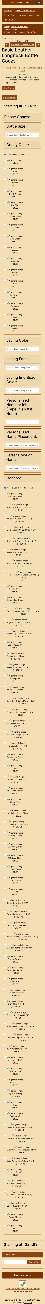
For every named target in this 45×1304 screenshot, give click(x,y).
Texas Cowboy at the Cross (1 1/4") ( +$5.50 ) (22, 938)
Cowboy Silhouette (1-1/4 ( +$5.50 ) (18, 926)
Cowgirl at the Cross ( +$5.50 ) (16, 971)
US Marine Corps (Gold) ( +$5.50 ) (17, 825)
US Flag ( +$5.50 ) (14, 893)
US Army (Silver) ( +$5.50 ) (15, 848)
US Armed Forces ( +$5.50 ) (15, 792)
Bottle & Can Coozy (19, 27)
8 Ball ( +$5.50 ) (14, 1229)
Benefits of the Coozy (25, 10)
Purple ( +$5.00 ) (14, 273)
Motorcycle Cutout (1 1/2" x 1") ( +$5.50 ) (20, 1027)
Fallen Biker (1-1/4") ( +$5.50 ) (15, 1005)
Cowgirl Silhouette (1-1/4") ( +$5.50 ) (18, 915)
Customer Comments (29, 15)
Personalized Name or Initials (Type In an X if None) (19, 407)
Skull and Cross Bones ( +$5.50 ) (16, 994)
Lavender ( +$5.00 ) (14, 228)
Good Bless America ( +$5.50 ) (16, 780)
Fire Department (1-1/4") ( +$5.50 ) (17, 747)
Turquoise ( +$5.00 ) (14, 307)
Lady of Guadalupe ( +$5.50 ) (15, 1095)
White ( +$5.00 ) (14, 318)
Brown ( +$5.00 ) (14, 183)
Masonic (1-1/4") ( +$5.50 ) (15, 1061)
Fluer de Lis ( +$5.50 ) (15, 1083)
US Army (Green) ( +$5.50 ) (15, 837)
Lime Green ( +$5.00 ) (15, 240)
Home (6, 27)
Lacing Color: (17, 340)
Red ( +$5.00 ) (14, 285)
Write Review (8, 88)
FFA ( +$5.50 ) (14, 1106)
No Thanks (29, 488)
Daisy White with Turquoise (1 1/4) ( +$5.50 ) (22, 1151)
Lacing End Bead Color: (21, 379)
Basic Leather (11, 29)
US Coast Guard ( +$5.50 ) (15, 881)
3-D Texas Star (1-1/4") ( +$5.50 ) (17, 724)
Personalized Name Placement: (21, 434)
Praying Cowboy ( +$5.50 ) (15, 960)
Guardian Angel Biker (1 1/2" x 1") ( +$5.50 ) (21, 1038)
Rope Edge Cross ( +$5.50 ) (15, 601)
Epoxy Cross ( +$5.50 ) (15, 590)
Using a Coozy (10, 20)
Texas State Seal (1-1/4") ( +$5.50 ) (17, 904)
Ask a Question (9, 97)
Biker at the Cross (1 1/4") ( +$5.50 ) (18, 1016)
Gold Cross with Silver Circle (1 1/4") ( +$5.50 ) (23, 612)
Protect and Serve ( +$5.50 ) (15, 758)
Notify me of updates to (23, 1290)
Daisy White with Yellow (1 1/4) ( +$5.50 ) (20, 1162)
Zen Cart (28, 1302)
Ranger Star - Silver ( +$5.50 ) (15, 657)
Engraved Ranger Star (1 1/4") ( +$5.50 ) (20, 713)
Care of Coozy (10, 15)
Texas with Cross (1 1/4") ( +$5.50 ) (18, 553)
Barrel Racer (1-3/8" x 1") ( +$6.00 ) (17, 1207)
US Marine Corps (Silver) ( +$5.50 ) (18, 814)
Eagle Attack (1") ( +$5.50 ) (15, 646)
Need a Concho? (14, 488)
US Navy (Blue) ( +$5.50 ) (15, 859)
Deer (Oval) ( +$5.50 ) (15, 1117)
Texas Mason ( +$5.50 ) (15, 1072)
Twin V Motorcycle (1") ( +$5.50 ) (17, 1050)
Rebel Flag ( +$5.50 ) (15, 982)
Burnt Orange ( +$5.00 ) (15, 195)
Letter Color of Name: (19, 457)
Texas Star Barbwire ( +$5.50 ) (15, 691)
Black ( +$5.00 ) (14, 172)
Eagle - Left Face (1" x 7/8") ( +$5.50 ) (19, 623)
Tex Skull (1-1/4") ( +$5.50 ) (15, 1173)
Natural (15, 163)
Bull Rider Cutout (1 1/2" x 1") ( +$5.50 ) (19, 1196)
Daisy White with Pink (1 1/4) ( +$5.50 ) (19, 1128)
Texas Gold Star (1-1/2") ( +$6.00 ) (17, 668)
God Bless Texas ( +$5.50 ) (15, 497)
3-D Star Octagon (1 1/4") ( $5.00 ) (18, 736)
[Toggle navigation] (38, 2)
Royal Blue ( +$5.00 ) (15, 296)
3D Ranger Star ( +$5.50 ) (15, 679)
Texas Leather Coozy (30, 1300)
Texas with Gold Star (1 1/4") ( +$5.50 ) (19, 520)
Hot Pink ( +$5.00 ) (14, 206)
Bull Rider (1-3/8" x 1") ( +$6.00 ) (16, 1184)
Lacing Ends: (17, 359)
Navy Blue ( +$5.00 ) (14, 262)
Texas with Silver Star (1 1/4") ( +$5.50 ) (20, 508)
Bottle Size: (16, 126)
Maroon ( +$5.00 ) (14, 251)
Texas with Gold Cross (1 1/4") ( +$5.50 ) (20, 564)
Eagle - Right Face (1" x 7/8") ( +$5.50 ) (19, 635)
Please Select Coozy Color (18, 154)
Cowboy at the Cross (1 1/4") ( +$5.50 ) (19, 949)
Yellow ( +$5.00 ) (14, 329)
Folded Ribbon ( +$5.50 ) (15, 1218)
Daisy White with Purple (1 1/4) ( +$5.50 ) (20, 1139)
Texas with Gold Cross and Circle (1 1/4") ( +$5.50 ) (24, 577)
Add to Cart (34, 1262)
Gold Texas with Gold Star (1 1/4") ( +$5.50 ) (22, 531)
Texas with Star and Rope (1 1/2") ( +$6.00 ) (21, 542)
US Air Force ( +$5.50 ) (14, 803)
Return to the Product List (22, 45)
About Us (8, 10)
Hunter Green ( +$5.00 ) (15, 217)
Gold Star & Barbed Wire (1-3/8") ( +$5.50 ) (21, 702)
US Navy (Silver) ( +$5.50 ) (15, 870)
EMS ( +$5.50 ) (14, 769)
